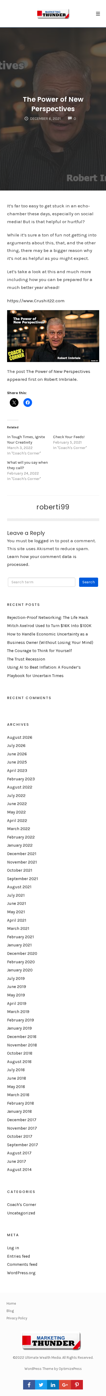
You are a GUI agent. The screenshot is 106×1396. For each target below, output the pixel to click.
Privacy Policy (17, 1318)
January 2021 (19, 945)
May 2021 (16, 911)
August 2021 (19, 886)
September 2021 (22, 878)
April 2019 (16, 1003)
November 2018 (22, 1045)
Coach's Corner (21, 1204)
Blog (10, 1311)
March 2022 (18, 828)
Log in (13, 1247)
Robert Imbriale (60, 379)
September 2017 (22, 1144)
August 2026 (19, 737)
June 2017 (16, 1161)
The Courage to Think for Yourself (39, 650)
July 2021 (16, 895)
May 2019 (16, 995)
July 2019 (16, 978)
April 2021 (16, 920)
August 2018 (19, 1061)
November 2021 (22, 862)
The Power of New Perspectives (53, 104)
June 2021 (16, 903)
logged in (44, 540)
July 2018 (16, 1069)
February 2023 (21, 779)
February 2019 (20, 1020)
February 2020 (21, 961)
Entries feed (18, 1256)
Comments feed (22, 1264)
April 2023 (17, 770)
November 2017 (22, 1128)
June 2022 (17, 803)
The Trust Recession (26, 659)
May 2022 (16, 812)
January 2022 (20, 845)
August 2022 (19, 787)
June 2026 (17, 754)
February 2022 (21, 837)
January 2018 (19, 1111)
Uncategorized (21, 1213)
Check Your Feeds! (69, 437)
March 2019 (18, 1011)
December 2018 (21, 1036)
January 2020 (20, 970)
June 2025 (17, 762)
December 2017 (21, 1119)
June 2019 (16, 986)
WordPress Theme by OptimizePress (53, 1369)
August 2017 (19, 1153)
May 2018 (16, 1086)
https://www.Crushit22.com (36, 300)
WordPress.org (21, 1272)
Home (11, 1303)
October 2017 (19, 1136)
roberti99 (53, 507)
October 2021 (19, 870)
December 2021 (21, 853)
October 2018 (19, 1053)
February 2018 (20, 1103)
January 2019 (19, 1028)
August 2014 (19, 1169)
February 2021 (20, 936)
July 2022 (16, 795)
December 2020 (22, 953)
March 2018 (18, 1094)
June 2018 (16, 1078)
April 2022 (17, 820)
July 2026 (16, 745)
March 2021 (18, 928)
